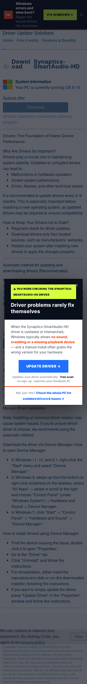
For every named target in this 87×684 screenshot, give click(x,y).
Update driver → (43, 366)
